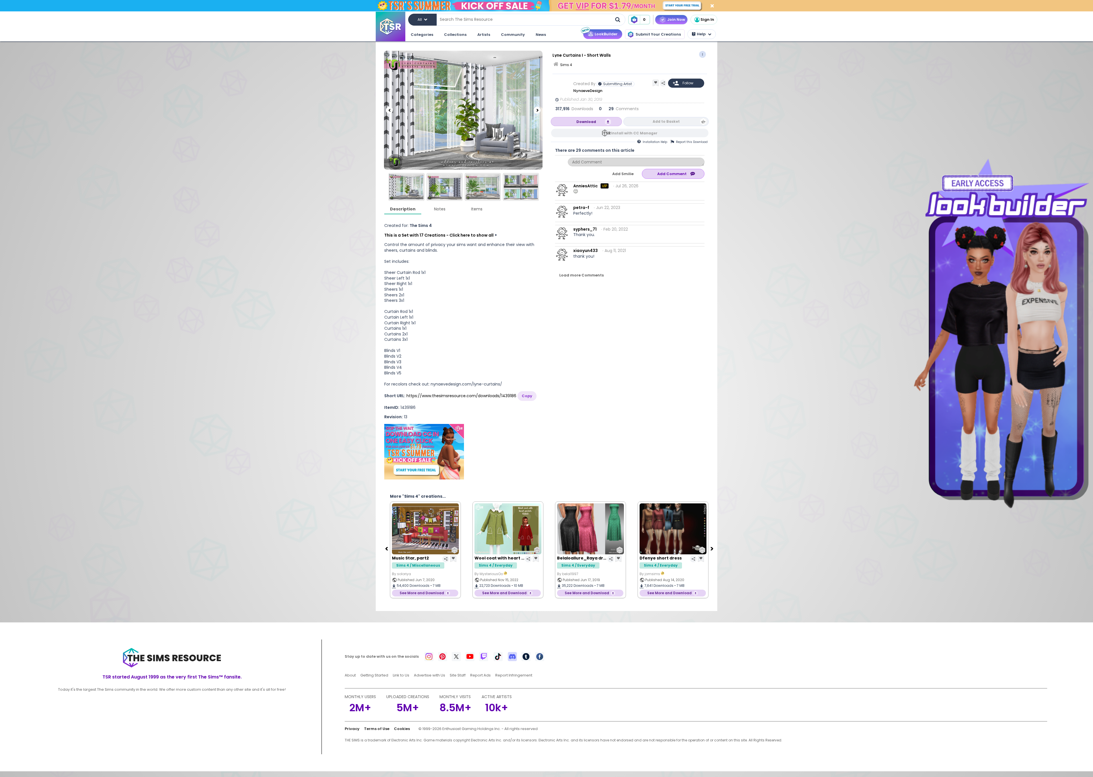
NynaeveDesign (588, 90)
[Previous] (389, 110)
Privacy (352, 728)
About (350, 675)
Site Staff (458, 675)
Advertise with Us (429, 675)
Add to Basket (666, 121)
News (541, 34)
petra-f (581, 207)
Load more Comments (581, 275)
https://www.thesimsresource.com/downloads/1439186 (461, 396)
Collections (455, 34)
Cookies (402, 728)
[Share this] (663, 83)
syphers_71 (585, 229)
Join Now (676, 19)
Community (513, 34)
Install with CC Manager (634, 133)
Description (403, 209)
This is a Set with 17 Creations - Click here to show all (439, 235)
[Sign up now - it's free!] (424, 451)
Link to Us (401, 675)
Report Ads (480, 675)
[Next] (537, 110)
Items (476, 209)
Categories (422, 34)
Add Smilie (623, 174)
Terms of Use (376, 728)
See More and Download (422, 593)
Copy (527, 396)
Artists (483, 34)
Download (586, 121)
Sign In (707, 19)
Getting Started (374, 675)
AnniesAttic (585, 186)
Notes (439, 209)
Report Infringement (513, 675)
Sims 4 (566, 64)
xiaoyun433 (585, 250)
